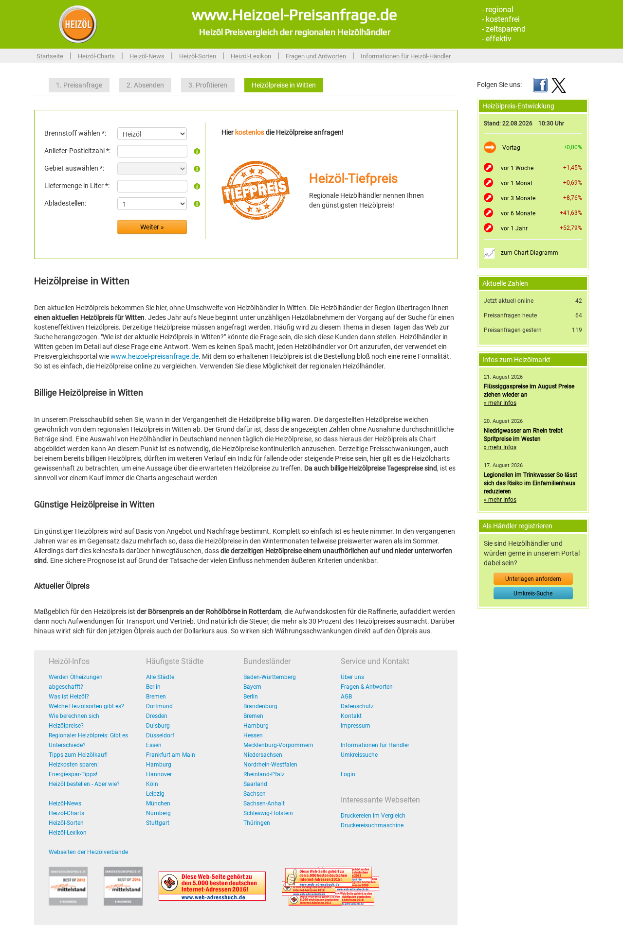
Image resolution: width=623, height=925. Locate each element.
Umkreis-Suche (532, 593)
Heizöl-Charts (96, 56)
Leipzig (155, 793)
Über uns (352, 677)
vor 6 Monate (518, 213)
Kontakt (351, 716)
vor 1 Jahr (514, 228)
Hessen (253, 735)
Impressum (355, 725)
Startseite (50, 56)
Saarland (255, 784)
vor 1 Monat (516, 183)
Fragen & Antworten (367, 686)
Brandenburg (260, 706)
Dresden (156, 716)
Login (348, 774)
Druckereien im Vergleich (373, 815)
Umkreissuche (359, 754)
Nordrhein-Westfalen (270, 764)
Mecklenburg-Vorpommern (278, 745)
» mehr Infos (500, 403)
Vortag (511, 147)
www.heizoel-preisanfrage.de (154, 356)
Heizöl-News (147, 56)
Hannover (159, 774)
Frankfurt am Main (170, 754)
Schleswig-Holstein (268, 813)
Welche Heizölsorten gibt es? (86, 706)
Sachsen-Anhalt (264, 803)
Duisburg (158, 725)
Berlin (153, 686)
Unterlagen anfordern (533, 579)
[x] (558, 84)
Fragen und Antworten (316, 56)
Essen (154, 745)
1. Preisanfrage (79, 85)
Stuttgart (157, 823)
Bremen (156, 696)
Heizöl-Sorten (197, 56)
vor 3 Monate (518, 198)
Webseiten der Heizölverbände (88, 852)
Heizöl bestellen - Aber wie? (84, 784)
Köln (152, 784)
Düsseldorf (160, 735)
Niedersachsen (262, 754)
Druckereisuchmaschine (372, 825)
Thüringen (256, 823)
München (158, 803)
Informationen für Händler (375, 745)
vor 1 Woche (517, 168)
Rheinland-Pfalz (264, 774)
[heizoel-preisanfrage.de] (77, 24)
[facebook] (540, 84)
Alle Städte (160, 677)
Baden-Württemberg (269, 677)
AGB (346, 696)
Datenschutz (357, 706)
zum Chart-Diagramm (529, 252)
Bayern (252, 686)
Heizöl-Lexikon (251, 56)
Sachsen (254, 793)
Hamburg (158, 764)
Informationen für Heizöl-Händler (406, 56)
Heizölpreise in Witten (284, 85)
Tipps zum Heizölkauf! (78, 754)
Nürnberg (158, 813)
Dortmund (159, 706)
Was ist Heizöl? (69, 696)
